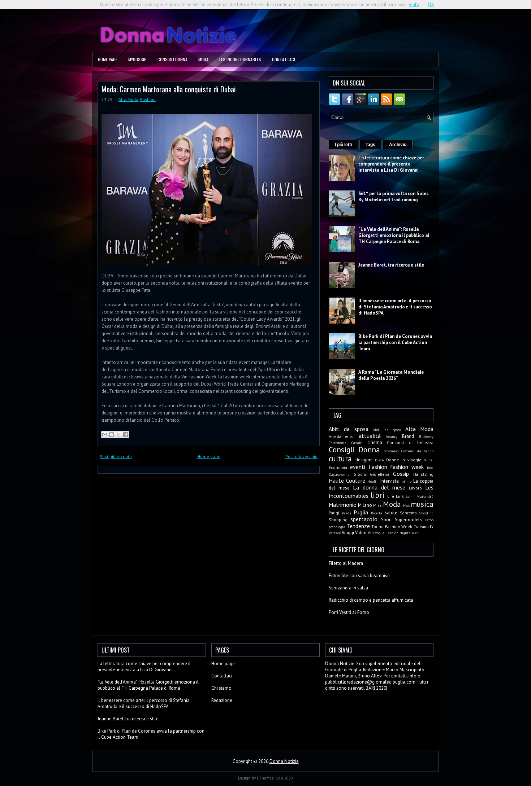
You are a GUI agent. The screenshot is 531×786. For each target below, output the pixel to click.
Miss (377, 505)
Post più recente (116, 456)
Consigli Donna (172, 59)
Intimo (406, 481)
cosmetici (391, 450)
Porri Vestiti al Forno (349, 612)
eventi (357, 466)
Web (414, 532)
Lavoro (415, 488)
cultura (340, 459)
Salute (390, 513)
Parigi (334, 512)
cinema (374, 442)
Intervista (389, 481)
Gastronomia (339, 474)
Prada (346, 512)
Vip (371, 532)
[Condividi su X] (118, 434)
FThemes (265, 778)
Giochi (360, 474)
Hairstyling (423, 474)
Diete (379, 459)
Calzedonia (337, 442)
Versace (335, 532)
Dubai (428, 459)
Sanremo (408, 512)
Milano (365, 505)
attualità (370, 435)
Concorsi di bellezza (410, 442)
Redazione (221, 700)
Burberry (426, 436)
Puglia (361, 512)
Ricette (376, 512)
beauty (391, 436)
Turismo (421, 526)
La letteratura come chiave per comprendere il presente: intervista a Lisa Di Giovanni (391, 164)
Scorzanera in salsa (348, 588)
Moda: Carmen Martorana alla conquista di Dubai (169, 89)
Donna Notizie (284, 761)
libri (377, 495)
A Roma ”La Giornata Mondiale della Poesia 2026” (391, 375)
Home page (107, 59)
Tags (370, 144)
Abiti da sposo (387, 429)
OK (431, 4)
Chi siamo (221, 688)
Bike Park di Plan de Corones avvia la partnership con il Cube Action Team (395, 342)
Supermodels (408, 520)
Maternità (424, 496)
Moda (203, 59)
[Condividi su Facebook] (125, 434)
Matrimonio (343, 504)
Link (400, 496)
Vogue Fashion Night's (392, 532)
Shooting (426, 512)
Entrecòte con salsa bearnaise (359, 575)
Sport (386, 520)
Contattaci (283, 59)
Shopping (338, 519)
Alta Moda (128, 99)
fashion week (407, 466)
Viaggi (348, 533)
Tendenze (358, 526)
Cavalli (356, 442)
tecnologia (337, 526)
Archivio (397, 144)
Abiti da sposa (348, 428)
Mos (406, 505)
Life (390, 496)
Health (373, 481)
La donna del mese (379, 487)
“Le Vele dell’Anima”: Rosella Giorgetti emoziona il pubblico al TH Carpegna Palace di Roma (393, 235)
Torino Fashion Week (391, 526)
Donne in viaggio (404, 459)
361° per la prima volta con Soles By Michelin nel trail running (393, 196)
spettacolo (363, 519)
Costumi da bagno (417, 450)
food (430, 467)
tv (431, 526)
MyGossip (137, 59)
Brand (408, 436)
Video (361, 533)
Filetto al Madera (346, 563)
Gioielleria (379, 474)
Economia (338, 467)
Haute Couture (347, 480)
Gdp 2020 (284, 778)
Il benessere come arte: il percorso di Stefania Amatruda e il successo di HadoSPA (395, 307)
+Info (414, 4)
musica (422, 504)
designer (364, 460)
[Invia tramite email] (104, 434)
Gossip (401, 473)
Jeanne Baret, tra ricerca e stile (391, 265)
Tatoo (429, 519)
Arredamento (341, 436)
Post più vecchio (301, 456)
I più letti (343, 144)
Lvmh (410, 496)
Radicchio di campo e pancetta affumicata (371, 600)
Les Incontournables (240, 59)
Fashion (148, 99)
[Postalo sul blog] (111, 434)
